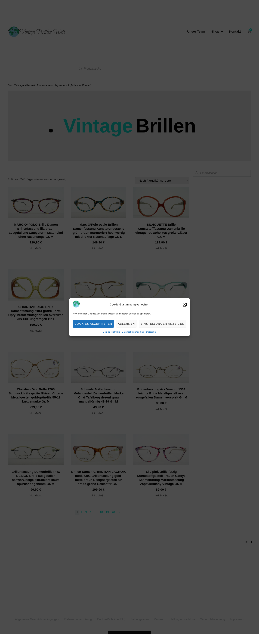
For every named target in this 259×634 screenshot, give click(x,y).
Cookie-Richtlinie (111, 331)
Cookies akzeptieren (93, 323)
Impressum (151, 331)
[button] (184, 304)
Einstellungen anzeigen (162, 323)
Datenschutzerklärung (133, 331)
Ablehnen (126, 323)
